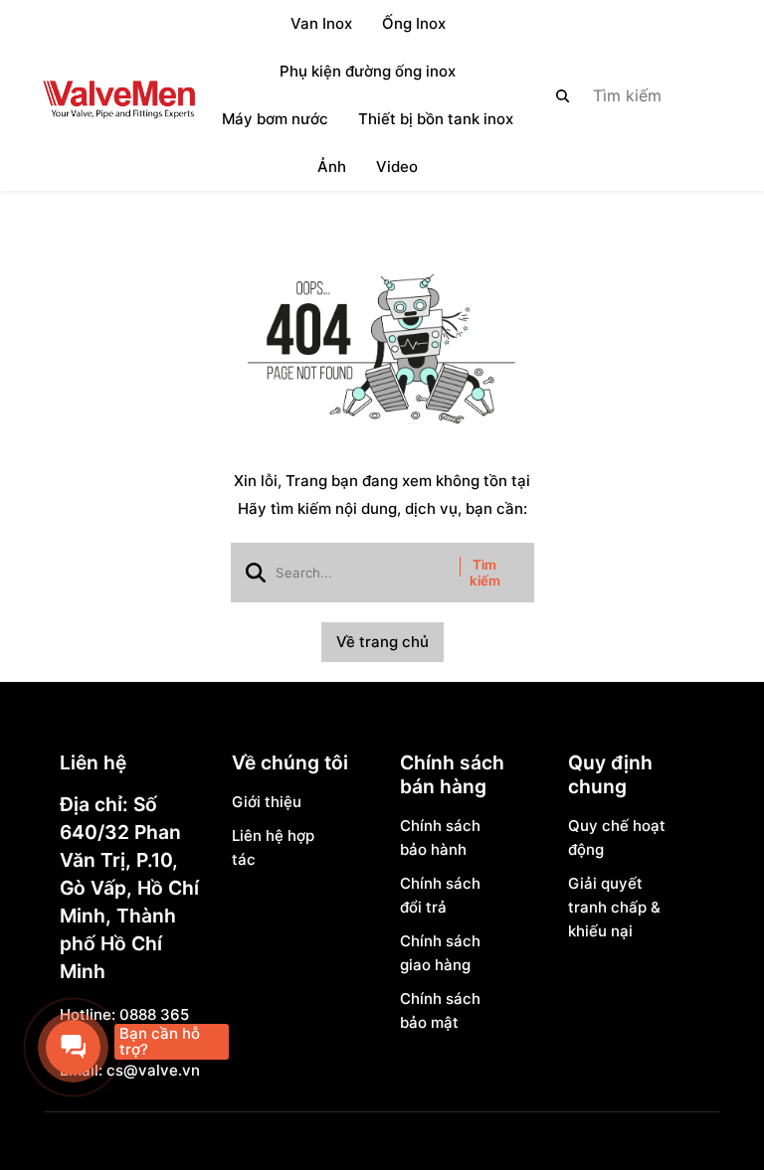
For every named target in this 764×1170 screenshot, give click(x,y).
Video (397, 166)
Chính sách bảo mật (440, 1010)
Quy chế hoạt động (617, 837)
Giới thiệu (266, 801)
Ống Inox (414, 23)
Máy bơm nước (275, 118)
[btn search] (563, 95)
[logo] (118, 95)
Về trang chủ (382, 641)
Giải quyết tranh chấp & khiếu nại (614, 907)
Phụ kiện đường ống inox (368, 71)
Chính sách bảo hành (440, 837)
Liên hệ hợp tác (273, 847)
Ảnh (331, 166)
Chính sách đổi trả (440, 895)
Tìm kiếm (485, 572)
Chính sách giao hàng (440, 952)
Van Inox (321, 23)
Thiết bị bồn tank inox (435, 118)
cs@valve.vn (153, 1070)
